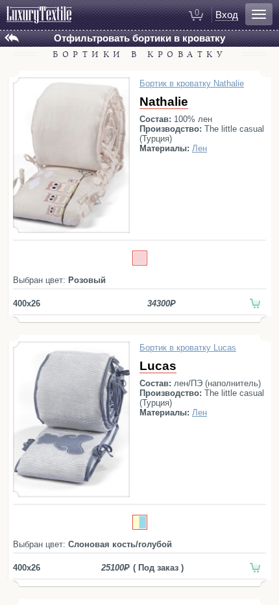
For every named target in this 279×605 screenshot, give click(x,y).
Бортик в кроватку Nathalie (192, 83)
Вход (226, 14)
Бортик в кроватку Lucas (188, 347)
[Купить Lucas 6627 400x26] (255, 567)
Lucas (158, 366)
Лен (199, 148)
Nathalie (164, 101)
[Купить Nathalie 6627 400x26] (255, 303)
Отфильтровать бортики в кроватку (139, 37)
